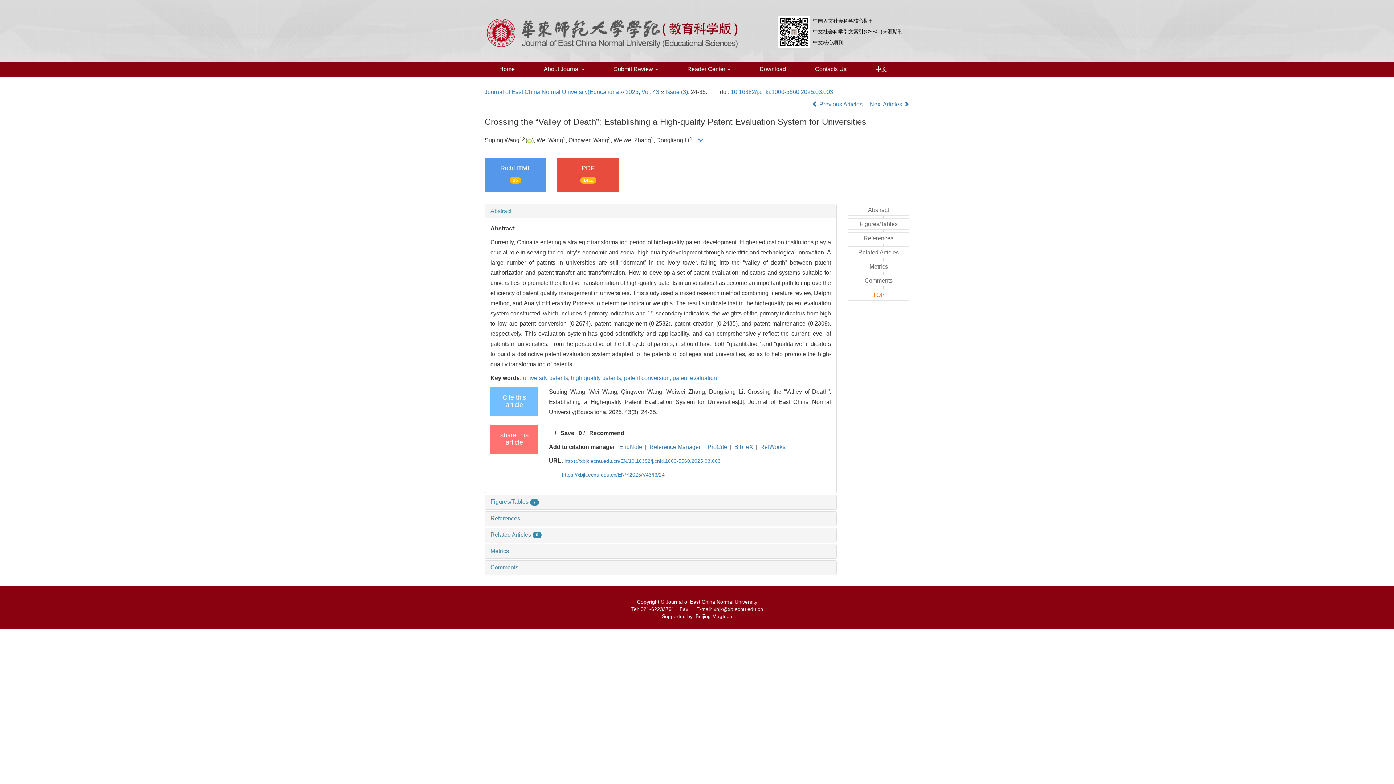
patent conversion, (648, 378)
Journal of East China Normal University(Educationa (552, 92)
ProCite (717, 447)
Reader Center (707, 69)
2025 (632, 92)
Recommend (606, 433)
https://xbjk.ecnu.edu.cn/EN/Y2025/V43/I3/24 (613, 475)
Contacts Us (831, 69)
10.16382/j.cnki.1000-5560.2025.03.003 (782, 92)
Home (507, 69)
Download (772, 69)
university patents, (547, 378)
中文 (881, 69)
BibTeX (743, 447)
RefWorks (773, 447)
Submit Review (634, 69)
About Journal (562, 69)
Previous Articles (841, 104)
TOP (879, 295)
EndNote (630, 447)
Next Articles (887, 104)
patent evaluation (695, 378)
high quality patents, (597, 378)
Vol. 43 (650, 92)
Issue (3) (677, 92)
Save (567, 433)
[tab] (660, 211)
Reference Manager (675, 447)
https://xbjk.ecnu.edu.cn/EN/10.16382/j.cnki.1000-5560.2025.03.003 (642, 461)
